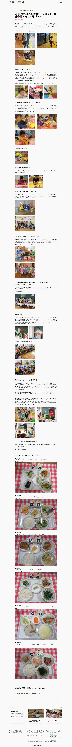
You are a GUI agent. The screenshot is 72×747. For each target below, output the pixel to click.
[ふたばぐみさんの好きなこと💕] (54, 713)
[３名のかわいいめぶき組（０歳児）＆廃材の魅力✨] (36, 713)
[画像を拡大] (25, 40)
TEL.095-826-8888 (53, 740)
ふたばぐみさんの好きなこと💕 (54, 721)
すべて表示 (60, 707)
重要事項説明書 (14, 711)
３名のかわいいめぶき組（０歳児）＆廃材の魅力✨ (35, 721)
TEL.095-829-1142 (53, 741)
